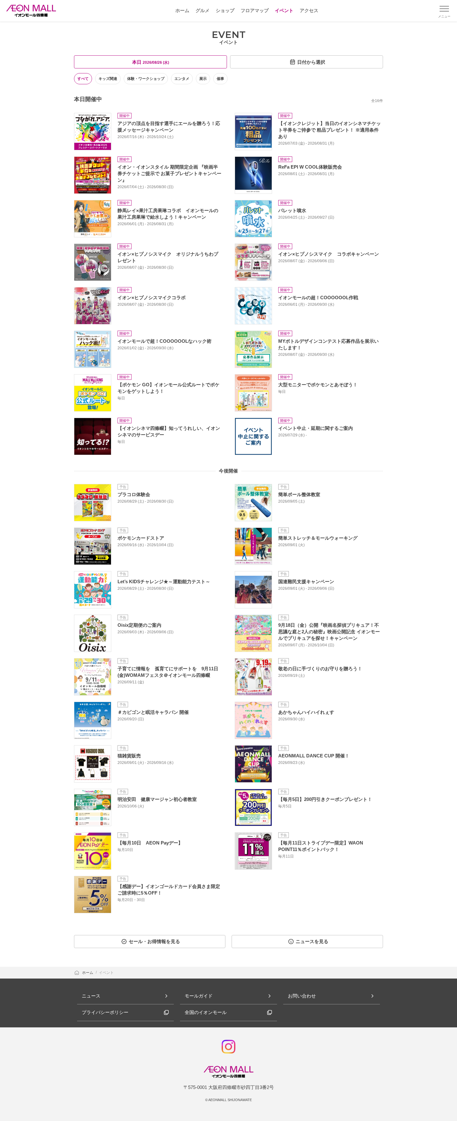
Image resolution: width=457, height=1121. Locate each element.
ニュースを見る (312, 941)
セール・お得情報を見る (154, 941)
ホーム (88, 972)
